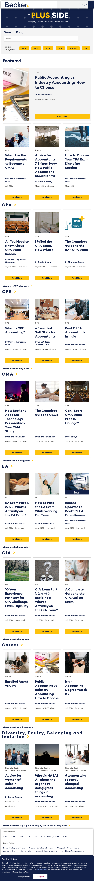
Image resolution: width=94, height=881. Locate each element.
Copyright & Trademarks (68, 848)
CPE (7, 292)
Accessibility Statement (46, 851)
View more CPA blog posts (16, 286)
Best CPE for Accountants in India (75, 332)
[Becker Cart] (78, 4)
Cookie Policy (9, 851)
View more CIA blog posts (16, 639)
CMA (7, 150)
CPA (67, 150)
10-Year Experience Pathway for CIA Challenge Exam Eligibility (16, 598)
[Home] (29, 4)
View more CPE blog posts (16, 368)
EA (6, 466)
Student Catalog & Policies (41, 848)
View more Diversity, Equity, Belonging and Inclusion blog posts (35, 825)
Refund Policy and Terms (14, 848)
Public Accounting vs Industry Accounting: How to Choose (60, 82)
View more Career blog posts (18, 727)
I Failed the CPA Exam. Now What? (44, 245)
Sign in (85, 5)
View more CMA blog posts (16, 461)
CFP (65, 836)
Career (38, 73)
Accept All (40, 876)
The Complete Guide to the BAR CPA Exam (76, 245)
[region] (47, 868)
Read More (62, 116)
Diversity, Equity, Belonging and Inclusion (42, 735)
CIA (7, 553)
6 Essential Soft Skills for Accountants (45, 332)
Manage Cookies (24, 876)
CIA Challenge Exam (50, 836)
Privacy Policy (26, 851)
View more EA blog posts (15, 547)
